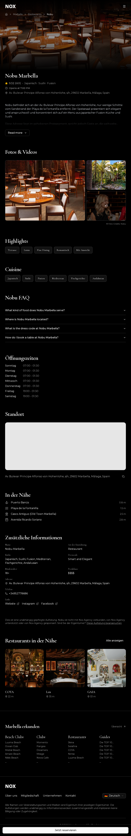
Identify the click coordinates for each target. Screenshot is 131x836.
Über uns (11, 795)
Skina (71, 742)
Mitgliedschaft (30, 795)
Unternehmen (52, 795)
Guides (105, 737)
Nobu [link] (50, 14)
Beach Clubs (14, 737)
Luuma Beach (13, 742)
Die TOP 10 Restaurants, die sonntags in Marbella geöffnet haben (111, 754)
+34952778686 (18, 593)
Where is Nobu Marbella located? (26, 319)
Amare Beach (12, 753)
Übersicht (116, 726)
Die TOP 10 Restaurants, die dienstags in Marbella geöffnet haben (111, 757)
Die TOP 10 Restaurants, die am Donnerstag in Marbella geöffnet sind (113, 746)
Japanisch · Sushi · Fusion (40, 83)
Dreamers (42, 750)
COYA (71, 750)
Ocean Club (11, 746)
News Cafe (43, 757)
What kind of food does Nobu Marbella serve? (35, 310)
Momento (42, 742)
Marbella (18, 14)
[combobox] (114, 795)
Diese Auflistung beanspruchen (104, 623)
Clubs (41, 737)
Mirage (40, 753)
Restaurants (34, 14)
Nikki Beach (11, 757)
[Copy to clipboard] (123, 476)
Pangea (41, 746)
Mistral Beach (12, 750)
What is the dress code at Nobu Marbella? (32, 328)
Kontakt (71, 795)
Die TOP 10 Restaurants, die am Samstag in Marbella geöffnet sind (111, 742)
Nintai (71, 753)
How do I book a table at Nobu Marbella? (31, 337)
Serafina (72, 746)
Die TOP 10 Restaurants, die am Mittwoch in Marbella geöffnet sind (111, 750)
